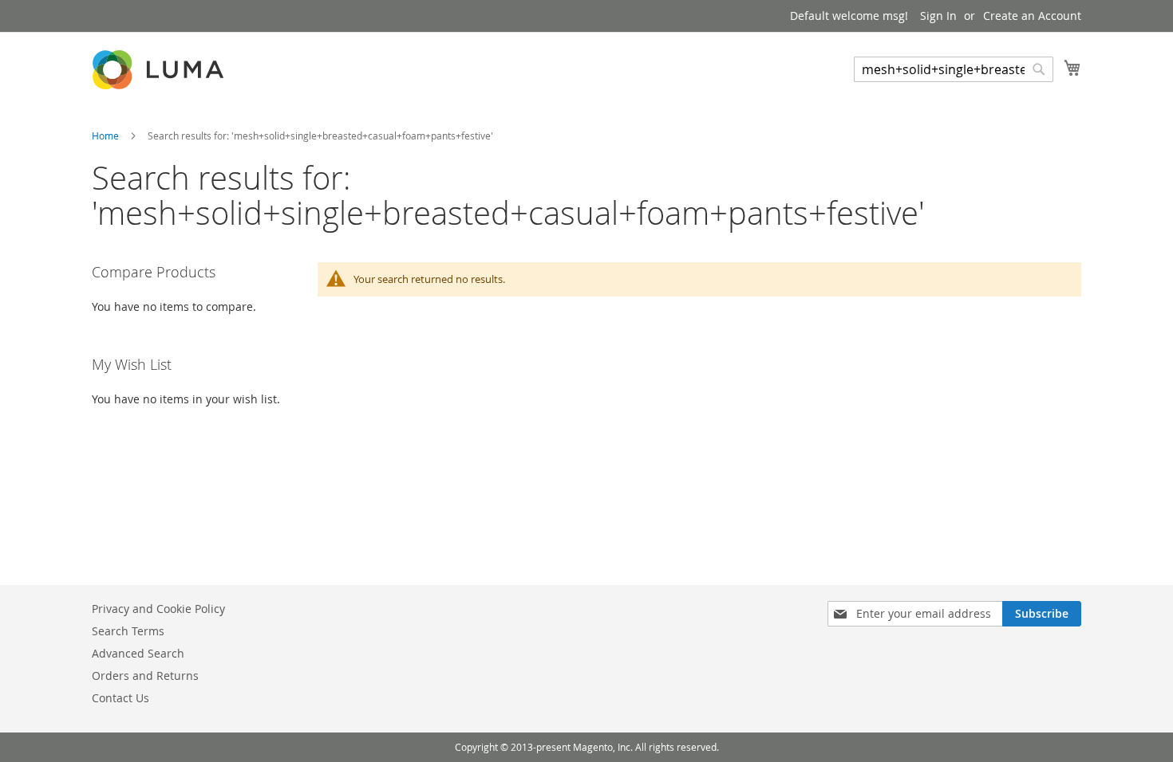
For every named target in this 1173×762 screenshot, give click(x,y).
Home (106, 135)
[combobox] (953, 69)
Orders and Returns (145, 675)
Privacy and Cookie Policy (158, 608)
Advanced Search (138, 653)
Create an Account (1032, 15)
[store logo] (159, 69)
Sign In (938, 15)
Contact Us (120, 697)
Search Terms (128, 630)
